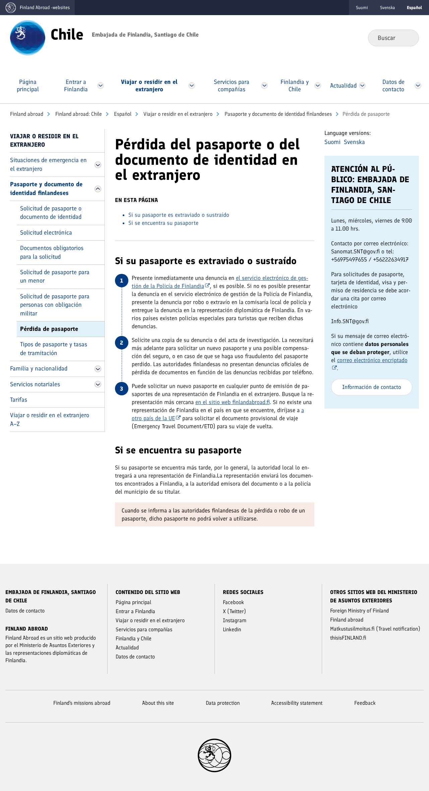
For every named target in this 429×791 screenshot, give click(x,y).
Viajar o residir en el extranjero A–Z (49, 419)
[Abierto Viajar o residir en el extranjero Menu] (191, 85)
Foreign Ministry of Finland (359, 610)
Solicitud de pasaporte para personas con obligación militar (54, 305)
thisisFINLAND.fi (348, 638)
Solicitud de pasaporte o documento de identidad (50, 212)
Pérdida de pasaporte (49, 329)
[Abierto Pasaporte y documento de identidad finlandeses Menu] (98, 189)
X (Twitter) (234, 611)
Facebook (233, 602)
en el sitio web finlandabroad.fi (232, 402)
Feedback (365, 703)
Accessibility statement (296, 703)
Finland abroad (26, 114)
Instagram (234, 620)
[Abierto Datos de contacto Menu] (418, 85)
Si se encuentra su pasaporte (163, 222)
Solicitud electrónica (46, 232)
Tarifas (18, 399)
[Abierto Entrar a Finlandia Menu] (101, 85)
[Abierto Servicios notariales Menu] (98, 384)
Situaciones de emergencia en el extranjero (48, 164)
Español (122, 114)
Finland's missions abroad (81, 703)
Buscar (408, 38)
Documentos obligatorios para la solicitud (51, 252)
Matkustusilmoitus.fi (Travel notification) (375, 629)
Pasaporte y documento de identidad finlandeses (277, 114)
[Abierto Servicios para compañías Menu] (264, 85)
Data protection (223, 703)
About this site (158, 703)
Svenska (387, 7)
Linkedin (232, 629)
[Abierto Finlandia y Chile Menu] (317, 85)
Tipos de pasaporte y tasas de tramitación (53, 348)
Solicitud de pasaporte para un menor (54, 276)
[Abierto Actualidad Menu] (362, 85)
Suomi (362, 7)
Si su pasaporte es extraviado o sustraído (178, 214)
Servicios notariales (35, 384)
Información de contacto (371, 387)
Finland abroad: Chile (78, 114)
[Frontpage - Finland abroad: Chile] (27, 37)
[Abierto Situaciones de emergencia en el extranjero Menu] (98, 164)
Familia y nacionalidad (38, 368)
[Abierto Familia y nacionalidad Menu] (98, 369)
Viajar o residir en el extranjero (177, 114)
